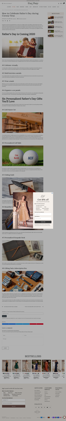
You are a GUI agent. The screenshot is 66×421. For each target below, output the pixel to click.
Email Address (37, 216)
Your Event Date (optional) (39, 212)
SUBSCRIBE (43, 221)
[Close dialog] (52, 193)
